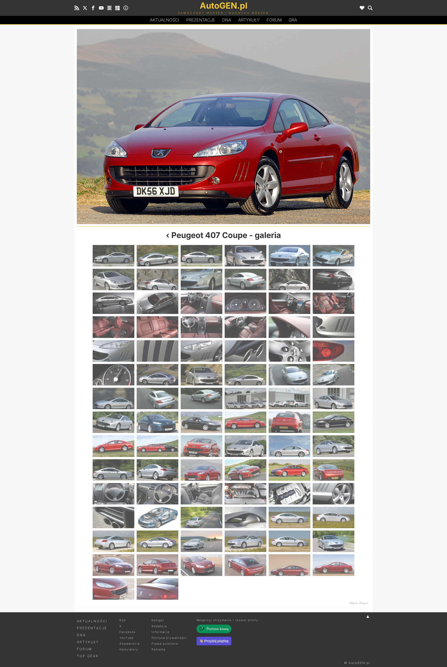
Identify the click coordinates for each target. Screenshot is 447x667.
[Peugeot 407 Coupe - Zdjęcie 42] (333, 398)
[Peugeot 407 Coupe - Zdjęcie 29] (289, 351)
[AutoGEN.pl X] (85, 8)
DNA (81, 635)
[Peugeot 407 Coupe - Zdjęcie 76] (245, 541)
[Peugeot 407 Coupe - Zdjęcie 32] (157, 374)
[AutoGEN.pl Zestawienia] (109, 8)
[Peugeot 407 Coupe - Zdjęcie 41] (289, 398)
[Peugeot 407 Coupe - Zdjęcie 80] (157, 565)
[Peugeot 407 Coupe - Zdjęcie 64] (245, 493)
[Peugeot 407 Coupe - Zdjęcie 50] (157, 446)
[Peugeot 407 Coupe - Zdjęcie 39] (201, 398)
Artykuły (249, 19)
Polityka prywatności (169, 638)
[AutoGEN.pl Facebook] (93, 8)
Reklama (159, 649)
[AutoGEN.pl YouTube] (101, 8)
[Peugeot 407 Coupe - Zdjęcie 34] (245, 374)
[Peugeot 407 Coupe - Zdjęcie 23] (289, 327)
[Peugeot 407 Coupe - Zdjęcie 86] (157, 589)
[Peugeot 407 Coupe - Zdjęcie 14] (157, 303)
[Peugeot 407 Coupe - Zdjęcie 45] (201, 422)
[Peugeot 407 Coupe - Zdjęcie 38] (157, 398)
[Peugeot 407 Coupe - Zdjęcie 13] (113, 303)
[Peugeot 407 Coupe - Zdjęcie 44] (157, 422)
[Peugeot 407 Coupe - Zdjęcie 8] (157, 279)
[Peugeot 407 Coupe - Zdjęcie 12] (333, 279)
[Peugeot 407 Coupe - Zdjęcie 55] (113, 470)
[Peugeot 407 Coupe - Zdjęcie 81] (201, 565)
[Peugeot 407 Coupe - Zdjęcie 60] (333, 470)
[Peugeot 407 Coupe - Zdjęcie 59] (289, 470)
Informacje (161, 632)
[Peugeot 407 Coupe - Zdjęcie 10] (245, 279)
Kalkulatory (128, 649)
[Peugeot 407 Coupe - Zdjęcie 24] (333, 327)
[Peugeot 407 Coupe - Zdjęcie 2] (157, 255)
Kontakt (158, 620)
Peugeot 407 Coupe (209, 235)
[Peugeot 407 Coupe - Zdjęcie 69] (201, 517)
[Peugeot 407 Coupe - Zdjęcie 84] (333, 565)
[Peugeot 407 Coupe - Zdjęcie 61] (113, 493)
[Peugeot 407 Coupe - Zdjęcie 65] (289, 493)
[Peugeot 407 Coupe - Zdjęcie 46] (245, 422)
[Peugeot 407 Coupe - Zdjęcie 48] (333, 422)
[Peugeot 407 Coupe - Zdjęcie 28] (245, 351)
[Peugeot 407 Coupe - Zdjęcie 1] (113, 255)
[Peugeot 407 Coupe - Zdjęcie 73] (113, 541)
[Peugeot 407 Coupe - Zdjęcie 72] (333, 517)
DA (226, 19)
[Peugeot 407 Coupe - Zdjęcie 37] (113, 398)
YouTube (126, 638)
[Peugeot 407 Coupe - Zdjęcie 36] (333, 374)
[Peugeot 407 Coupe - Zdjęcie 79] (113, 565)
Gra (293, 19)
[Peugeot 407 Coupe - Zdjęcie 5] (289, 255)
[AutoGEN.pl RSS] (76, 8)
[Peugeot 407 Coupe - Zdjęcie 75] (201, 541)
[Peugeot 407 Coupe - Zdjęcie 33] (201, 374)
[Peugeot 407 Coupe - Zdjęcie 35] (289, 374)
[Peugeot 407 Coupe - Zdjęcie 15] (201, 303)
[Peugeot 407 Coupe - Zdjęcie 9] (201, 279)
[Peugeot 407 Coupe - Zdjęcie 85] (113, 589)
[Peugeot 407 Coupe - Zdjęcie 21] (201, 327)
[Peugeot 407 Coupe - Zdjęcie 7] (113, 279)
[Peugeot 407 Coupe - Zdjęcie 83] (289, 565)
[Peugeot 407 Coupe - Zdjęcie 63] (201, 493)
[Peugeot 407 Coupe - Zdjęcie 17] (289, 303)
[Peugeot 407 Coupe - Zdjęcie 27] (201, 351)
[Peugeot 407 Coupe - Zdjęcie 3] (201, 255)
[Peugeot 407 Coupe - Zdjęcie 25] (113, 351)
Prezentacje (200, 19)
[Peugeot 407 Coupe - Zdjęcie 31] (113, 374)
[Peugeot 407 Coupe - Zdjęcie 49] (113, 446)
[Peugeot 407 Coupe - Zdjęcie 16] (245, 303)
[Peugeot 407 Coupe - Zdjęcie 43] (113, 422)
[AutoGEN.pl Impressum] (125, 8)
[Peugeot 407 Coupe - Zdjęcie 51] (201, 446)
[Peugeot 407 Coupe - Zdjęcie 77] (289, 541)
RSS (122, 620)
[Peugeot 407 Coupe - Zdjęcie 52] (245, 446)
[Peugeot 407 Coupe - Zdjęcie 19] (113, 327)
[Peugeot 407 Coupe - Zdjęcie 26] (157, 351)
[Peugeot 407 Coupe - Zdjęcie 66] (333, 493)
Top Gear (87, 656)
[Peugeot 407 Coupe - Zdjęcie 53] (289, 446)
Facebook (127, 632)
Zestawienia (129, 643)
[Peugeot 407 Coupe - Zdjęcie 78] (333, 541)
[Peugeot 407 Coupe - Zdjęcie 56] (150, 126)
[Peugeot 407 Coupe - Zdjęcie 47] (289, 422)
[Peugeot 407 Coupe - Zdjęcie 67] (113, 517)
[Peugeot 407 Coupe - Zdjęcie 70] (245, 517)
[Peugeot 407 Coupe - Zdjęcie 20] (157, 327)
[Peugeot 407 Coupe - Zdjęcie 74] (157, 541)
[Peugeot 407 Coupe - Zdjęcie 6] (333, 255)
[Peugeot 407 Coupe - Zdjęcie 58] (297, 126)
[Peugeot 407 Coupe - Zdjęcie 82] (245, 565)
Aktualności (164, 19)
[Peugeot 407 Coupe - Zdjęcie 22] (245, 327)
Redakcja (159, 626)
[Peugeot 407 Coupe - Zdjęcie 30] (333, 351)
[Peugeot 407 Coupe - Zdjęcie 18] (333, 303)
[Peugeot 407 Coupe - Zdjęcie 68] (157, 517)
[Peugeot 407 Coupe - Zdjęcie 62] (157, 493)
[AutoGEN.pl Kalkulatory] (117, 8)
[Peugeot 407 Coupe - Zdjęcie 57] (201, 470)
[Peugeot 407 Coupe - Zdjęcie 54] (333, 446)
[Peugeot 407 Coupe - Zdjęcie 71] (289, 517)
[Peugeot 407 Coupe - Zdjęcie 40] (245, 398)
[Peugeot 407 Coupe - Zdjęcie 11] (289, 279)
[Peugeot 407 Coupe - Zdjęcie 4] (245, 255)
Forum (274, 19)
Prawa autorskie (165, 643)
